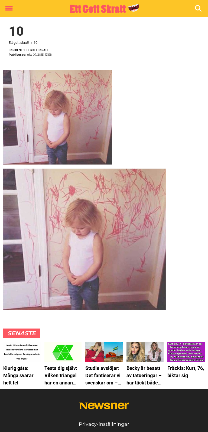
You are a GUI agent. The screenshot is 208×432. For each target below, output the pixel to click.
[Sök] (198, 8)
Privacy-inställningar (104, 424)
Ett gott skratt (19, 43)
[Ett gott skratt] (102, 8)
